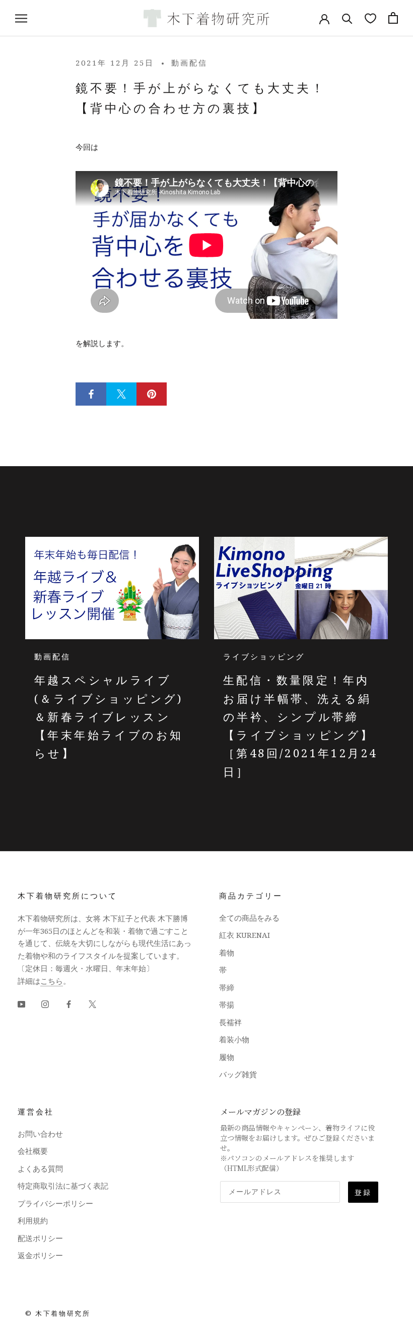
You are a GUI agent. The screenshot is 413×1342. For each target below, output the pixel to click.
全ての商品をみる (249, 918)
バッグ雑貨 (238, 1074)
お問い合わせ (40, 1134)
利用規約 (33, 1220)
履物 (226, 1057)
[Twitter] (92, 1003)
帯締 (226, 987)
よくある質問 (40, 1168)
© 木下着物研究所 (57, 1313)
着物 (226, 952)
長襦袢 (230, 1022)
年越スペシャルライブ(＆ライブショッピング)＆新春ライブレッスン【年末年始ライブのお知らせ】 (108, 716)
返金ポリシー (40, 1255)
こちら (51, 981)
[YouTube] (21, 1003)
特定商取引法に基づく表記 (63, 1186)
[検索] (347, 18)
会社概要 (33, 1151)
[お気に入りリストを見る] (370, 18)
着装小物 (234, 1039)
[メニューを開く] (21, 18)
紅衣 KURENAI (244, 935)
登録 (363, 1192)
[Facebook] (69, 1003)
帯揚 (226, 1004)
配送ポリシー (40, 1238)
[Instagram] (45, 1003)
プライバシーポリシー (55, 1203)
